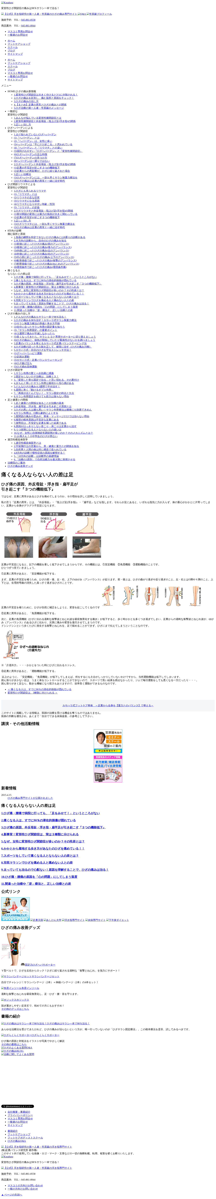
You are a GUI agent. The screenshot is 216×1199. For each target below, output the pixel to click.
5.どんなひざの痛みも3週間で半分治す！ (37, 386)
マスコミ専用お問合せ (20, 31)
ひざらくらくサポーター (45, 1035)
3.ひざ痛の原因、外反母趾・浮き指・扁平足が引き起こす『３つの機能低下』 (58, 283)
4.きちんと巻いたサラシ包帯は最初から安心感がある (44, 383)
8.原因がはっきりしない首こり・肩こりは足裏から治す (45, 426)
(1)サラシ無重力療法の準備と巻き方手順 (37, 323)
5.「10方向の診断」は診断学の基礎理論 (36, 456)
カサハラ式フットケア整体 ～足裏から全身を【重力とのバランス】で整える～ (108, 705)
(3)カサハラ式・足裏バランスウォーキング (38, 360)
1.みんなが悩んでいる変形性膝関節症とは (37, 118)
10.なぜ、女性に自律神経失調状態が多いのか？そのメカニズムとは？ (53, 433)
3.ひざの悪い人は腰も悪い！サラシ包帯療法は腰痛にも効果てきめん (53, 409)
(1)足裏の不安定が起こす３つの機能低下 (37, 167)
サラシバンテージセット (45, 976)
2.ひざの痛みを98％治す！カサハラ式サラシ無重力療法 (45, 320)
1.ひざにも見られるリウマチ (30, 190)
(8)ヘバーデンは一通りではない (32, 161)
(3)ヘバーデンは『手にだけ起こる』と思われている (43, 144)
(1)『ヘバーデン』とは (27, 137)
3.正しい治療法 (22, 174)
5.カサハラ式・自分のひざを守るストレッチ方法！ (42, 350)
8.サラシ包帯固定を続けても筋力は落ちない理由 (41, 396)
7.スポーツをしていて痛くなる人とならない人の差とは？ (46, 297)
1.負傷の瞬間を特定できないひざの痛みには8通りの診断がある (49, 237)
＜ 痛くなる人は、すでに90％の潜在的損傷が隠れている (39, 689)
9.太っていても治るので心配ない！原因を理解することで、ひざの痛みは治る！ (55, 869)
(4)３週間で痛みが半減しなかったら (34, 333)
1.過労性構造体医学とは (27, 443)
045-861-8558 (28, 19)
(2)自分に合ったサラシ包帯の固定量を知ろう (39, 326)
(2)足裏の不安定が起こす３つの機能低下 (37, 217)
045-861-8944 (28, 25)
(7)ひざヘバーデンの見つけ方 (30, 157)
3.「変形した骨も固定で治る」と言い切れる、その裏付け (46, 380)
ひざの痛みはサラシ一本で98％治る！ (68, 1023)
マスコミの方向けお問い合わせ (25, 1185)
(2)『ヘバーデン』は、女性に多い (33, 141)
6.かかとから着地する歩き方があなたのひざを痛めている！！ (49, 293)
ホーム (11, 40)
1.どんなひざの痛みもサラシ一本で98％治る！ (40, 317)
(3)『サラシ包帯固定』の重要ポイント (35, 330)
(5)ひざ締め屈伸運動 (25, 366)
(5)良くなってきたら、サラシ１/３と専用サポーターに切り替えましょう (55, 336)
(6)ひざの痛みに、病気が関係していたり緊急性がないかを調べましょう (54, 340)
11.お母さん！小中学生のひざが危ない (36, 436)
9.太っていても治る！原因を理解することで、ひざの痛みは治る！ (51, 303)
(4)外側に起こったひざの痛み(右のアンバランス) (41, 253)
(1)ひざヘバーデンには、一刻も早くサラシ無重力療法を (45, 177)
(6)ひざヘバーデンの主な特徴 (30, 154)
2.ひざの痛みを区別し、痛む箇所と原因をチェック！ (44, 98)
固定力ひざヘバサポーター (40, 964)
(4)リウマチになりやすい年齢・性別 (34, 204)
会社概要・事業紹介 (19, 1112)
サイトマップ (15, 54)
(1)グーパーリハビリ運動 (28, 353)
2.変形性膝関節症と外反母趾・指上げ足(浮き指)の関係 (45, 121)
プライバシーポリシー (20, 1115)
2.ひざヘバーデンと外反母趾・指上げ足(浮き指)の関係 (45, 164)
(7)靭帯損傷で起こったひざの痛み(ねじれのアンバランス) (46, 263)
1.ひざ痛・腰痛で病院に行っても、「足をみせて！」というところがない (55, 277)
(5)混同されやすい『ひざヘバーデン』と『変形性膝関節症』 (48, 151)
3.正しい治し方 (22, 124)
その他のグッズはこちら (15, 1009)
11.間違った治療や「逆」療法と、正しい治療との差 (43, 310)
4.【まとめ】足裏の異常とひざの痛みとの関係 (40, 104)
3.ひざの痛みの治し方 (26, 101)
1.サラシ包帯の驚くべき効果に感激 (34, 373)
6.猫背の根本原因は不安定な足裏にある (36, 419)
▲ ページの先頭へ (11, 1194)
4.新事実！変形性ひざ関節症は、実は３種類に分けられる (46, 287)
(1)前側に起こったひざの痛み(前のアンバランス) (41, 244)
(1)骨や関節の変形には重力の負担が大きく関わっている (45, 214)
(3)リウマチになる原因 (27, 200)
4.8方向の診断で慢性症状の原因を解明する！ (39, 452)
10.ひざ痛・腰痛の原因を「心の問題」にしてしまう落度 (46, 307)
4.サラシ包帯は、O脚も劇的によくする (36, 413)
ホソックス (22, 999)
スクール (13, 47)
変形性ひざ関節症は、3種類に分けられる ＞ (33, 692)
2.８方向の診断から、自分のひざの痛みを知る (40, 240)
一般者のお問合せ (18, 34)
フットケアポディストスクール (25, 1137)
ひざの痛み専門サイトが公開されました (30, 798)
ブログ (11, 50)
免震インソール (30, 988)
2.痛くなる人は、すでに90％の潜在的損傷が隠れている (45, 280)
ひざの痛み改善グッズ (20, 466)
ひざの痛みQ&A (17, 1141)
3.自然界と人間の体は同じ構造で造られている (40, 449)
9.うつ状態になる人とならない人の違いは (37, 429)
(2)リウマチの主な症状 (27, 197)
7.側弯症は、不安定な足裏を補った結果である (40, 423)
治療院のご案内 (16, 462)
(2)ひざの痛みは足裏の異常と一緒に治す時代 (39, 181)
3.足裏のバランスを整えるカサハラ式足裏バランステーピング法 (50, 343)
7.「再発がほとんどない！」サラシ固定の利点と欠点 (44, 393)
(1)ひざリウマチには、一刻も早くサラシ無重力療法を (44, 224)
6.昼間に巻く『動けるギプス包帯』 (34, 389)
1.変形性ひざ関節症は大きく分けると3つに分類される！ (46, 94)
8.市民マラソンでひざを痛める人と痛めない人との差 (44, 300)
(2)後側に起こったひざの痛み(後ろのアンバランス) (42, 247)
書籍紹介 (13, 1131)
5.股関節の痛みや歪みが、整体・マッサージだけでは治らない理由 (51, 416)
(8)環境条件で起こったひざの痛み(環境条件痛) (40, 267)
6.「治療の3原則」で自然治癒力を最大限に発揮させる (44, 459)
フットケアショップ (19, 44)
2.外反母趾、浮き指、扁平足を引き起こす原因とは (42, 406)
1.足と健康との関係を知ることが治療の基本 (39, 403)
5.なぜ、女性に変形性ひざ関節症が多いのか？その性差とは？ (49, 290)
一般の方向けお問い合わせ (23, 1188)
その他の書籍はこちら (14, 1044)
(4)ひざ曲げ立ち (23, 363)
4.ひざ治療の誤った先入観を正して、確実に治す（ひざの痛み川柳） (53, 346)
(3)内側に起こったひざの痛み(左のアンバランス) (41, 250)
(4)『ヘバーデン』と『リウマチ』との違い (38, 147)
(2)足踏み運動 (21, 356)
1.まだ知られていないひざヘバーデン (35, 134)
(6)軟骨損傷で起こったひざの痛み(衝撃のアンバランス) (45, 260)
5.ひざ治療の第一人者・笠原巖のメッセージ (39, 108)
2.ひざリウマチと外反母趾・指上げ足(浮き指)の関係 (43, 210)
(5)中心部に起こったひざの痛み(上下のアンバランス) (44, 257)
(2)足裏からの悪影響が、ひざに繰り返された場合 (42, 171)
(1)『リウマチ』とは (25, 194)
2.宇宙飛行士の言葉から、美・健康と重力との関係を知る (46, 446)
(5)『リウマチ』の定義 (27, 207)
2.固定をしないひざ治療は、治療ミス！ (36, 376)
